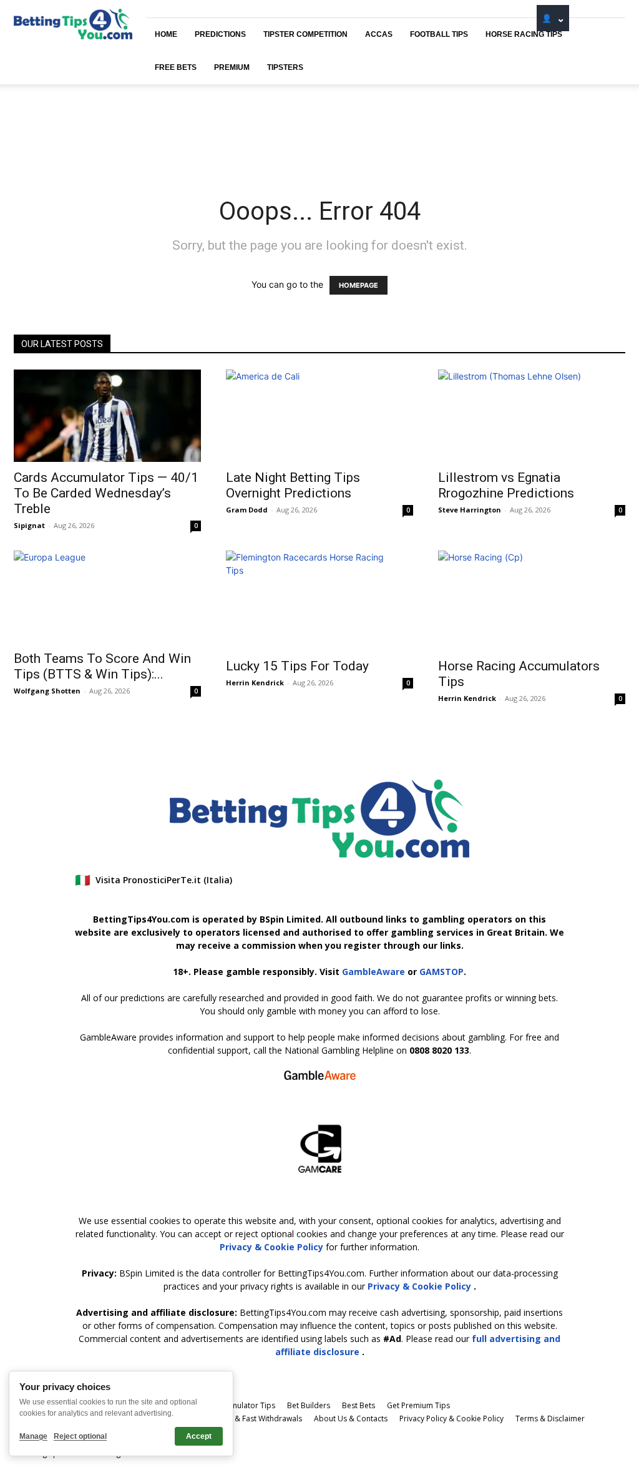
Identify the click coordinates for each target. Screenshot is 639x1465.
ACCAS (379, 34)
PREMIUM (232, 67)
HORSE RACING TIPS (523, 34)
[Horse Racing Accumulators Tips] (531, 600)
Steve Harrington (469, 509)
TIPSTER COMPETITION (305, 34)
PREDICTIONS (220, 34)
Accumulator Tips (244, 1405)
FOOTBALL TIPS (439, 34)
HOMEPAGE (358, 285)
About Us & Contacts (351, 1418)
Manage (33, 1436)
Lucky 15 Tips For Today (297, 666)
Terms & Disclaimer (550, 1418)
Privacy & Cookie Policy (273, 1247)
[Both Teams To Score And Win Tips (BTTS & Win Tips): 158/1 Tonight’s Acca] (107, 597)
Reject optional (80, 1436)
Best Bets (358, 1405)
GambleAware (373, 971)
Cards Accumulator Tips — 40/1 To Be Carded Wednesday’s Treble (106, 493)
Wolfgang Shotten (47, 690)
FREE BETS (176, 67)
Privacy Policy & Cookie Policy (451, 1418)
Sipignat (29, 525)
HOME (166, 34)
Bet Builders (308, 1405)
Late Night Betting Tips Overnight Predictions (293, 485)
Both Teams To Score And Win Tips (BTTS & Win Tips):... (102, 666)
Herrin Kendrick (255, 682)
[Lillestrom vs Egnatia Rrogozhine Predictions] (531, 416)
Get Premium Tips (418, 1405)
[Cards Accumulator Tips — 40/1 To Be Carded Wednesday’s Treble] (107, 416)
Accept (199, 1436)
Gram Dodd (247, 509)
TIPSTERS (285, 67)
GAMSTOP (441, 971)
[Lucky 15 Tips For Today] (319, 600)
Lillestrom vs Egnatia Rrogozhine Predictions (506, 485)
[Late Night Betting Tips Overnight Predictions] (319, 416)
